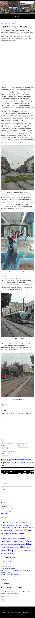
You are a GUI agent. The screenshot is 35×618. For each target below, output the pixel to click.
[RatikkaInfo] (17, 14)
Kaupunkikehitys (11, 459)
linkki (6, 465)
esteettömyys (17, 523)
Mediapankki (4, 506)
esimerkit (9, 462)
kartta (12, 530)
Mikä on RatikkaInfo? (7, 509)
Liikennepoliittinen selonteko (8, 536)
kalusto (9, 530)
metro (24, 538)
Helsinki (25, 525)
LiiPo (18, 536)
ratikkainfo (13, 23)
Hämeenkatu (5, 527)
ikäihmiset (11, 527)
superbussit (4, 551)
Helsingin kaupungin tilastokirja (17, 525)
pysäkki (3, 547)
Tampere (12, 550)
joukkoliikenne (4, 530)
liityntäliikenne (23, 536)
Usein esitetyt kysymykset (8, 511)
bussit (3, 522)
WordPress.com (25, 612)
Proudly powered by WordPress (8, 612)
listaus (31, 536)
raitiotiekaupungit (5, 464)
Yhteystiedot (4, 513)
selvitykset (27, 547)
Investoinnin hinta (29, 527)
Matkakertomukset (26, 459)
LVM (2, 538)
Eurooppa (14, 462)
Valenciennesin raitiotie (7, 566)
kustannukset (18, 533)
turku (19, 550)
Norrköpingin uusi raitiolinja (8, 451)
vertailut (11, 553)
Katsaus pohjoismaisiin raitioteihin (10, 574)
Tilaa (3, 599)
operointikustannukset (18, 544)
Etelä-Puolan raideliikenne (6, 472)
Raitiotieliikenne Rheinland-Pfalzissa (26, 472)
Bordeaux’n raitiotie (6, 561)
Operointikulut (8, 544)
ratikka (21, 546)
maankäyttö (16, 538)
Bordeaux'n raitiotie (22, 443)
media (21, 538)
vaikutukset (26, 550)
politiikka (28, 543)
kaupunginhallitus (18, 530)
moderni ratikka (29, 462)
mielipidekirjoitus (9, 540)
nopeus (31, 541)
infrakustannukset (19, 527)
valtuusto (6, 553)
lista (28, 536)
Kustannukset (18, 459)
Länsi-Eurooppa (21, 462)
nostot (2, 544)
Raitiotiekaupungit (5, 460)
